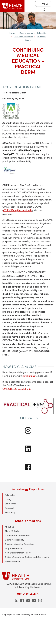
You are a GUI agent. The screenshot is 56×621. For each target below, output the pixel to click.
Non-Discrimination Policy (17, 552)
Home (12, 33)
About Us (9, 526)
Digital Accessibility (14, 539)
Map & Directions (13, 548)
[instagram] (40, 600)
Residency (10, 512)
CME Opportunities (23, 36)
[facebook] (22, 600)
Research (9, 508)
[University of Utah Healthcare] (28, 575)
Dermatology (26, 33)
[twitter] (16, 600)
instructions (29, 375)
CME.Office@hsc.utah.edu (16, 388)
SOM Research (12, 561)
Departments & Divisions (17, 535)
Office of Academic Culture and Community (27, 557)
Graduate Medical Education (19, 544)
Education (42, 33)
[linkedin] (34, 600)
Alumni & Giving (12, 531)
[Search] (44, 9)
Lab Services (11, 503)
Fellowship (10, 495)
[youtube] (28, 600)
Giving (8, 499)
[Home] (12, 6)
